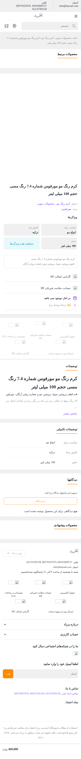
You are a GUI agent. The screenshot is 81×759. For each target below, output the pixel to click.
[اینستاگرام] (75, 654)
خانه (75, 38)
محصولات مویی (63, 38)
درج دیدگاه (40, 501)
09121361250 (37, 693)
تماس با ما (72, 693)
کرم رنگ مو (47, 38)
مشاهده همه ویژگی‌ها (22, 243)
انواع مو (71, 232)
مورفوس (66, 209)
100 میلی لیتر (68, 246)
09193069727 (39, 6)
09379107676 (23, 6)
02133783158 (39, 9)
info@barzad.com (68, 6)
